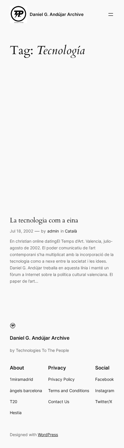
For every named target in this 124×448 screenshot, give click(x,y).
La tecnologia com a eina (44, 220)
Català (71, 230)
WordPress (48, 434)
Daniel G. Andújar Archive (57, 14)
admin (53, 230)
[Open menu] (110, 14)
